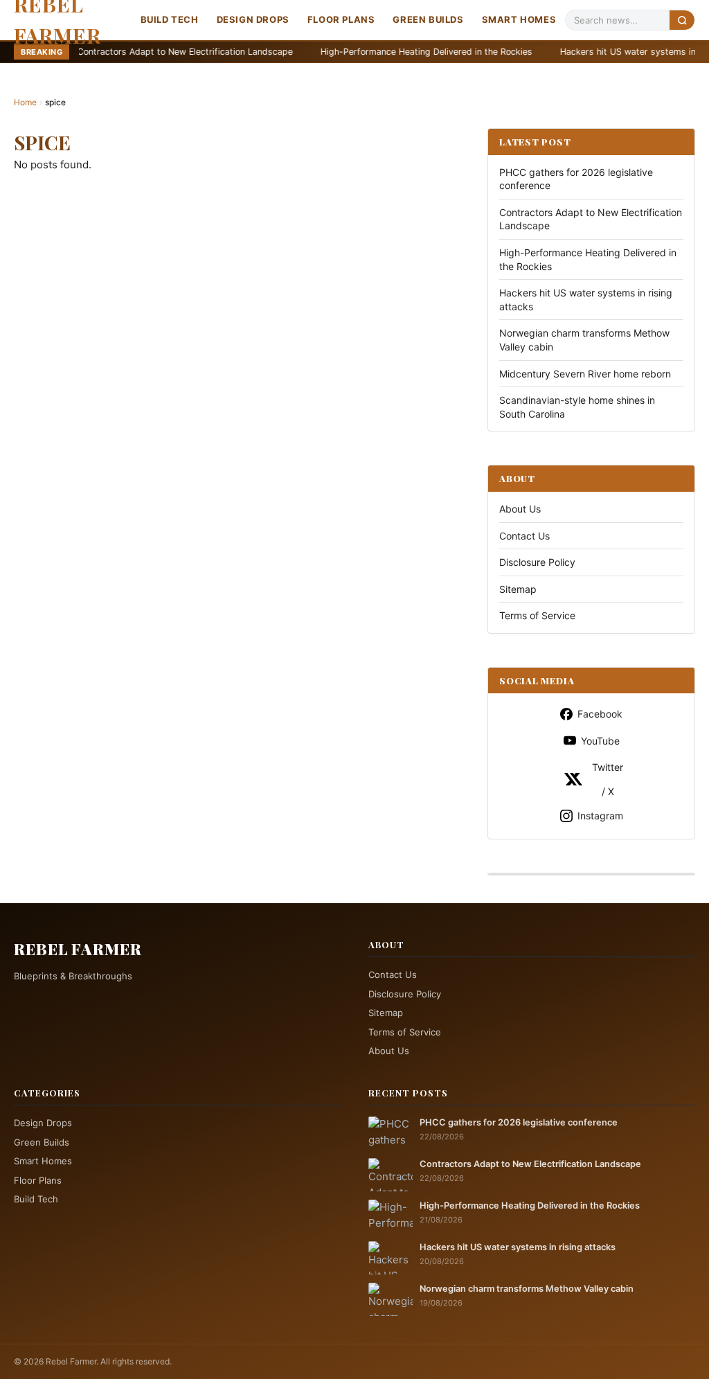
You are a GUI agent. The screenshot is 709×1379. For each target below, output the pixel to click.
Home (25, 102)
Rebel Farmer (78, 948)
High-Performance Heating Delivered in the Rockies (369, 51)
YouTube (600, 741)
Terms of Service (537, 615)
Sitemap (518, 589)
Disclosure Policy (537, 562)
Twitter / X (607, 779)
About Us (520, 509)
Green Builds (428, 19)
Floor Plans (341, 19)
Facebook (599, 714)
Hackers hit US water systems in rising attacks (600, 51)
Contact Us (524, 536)
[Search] (682, 19)
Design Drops (253, 19)
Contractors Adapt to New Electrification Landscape (127, 51)
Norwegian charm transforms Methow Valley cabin (527, 1288)
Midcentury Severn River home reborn (585, 374)
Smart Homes (519, 19)
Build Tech (170, 19)
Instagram (600, 815)
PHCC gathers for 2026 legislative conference (519, 1122)
